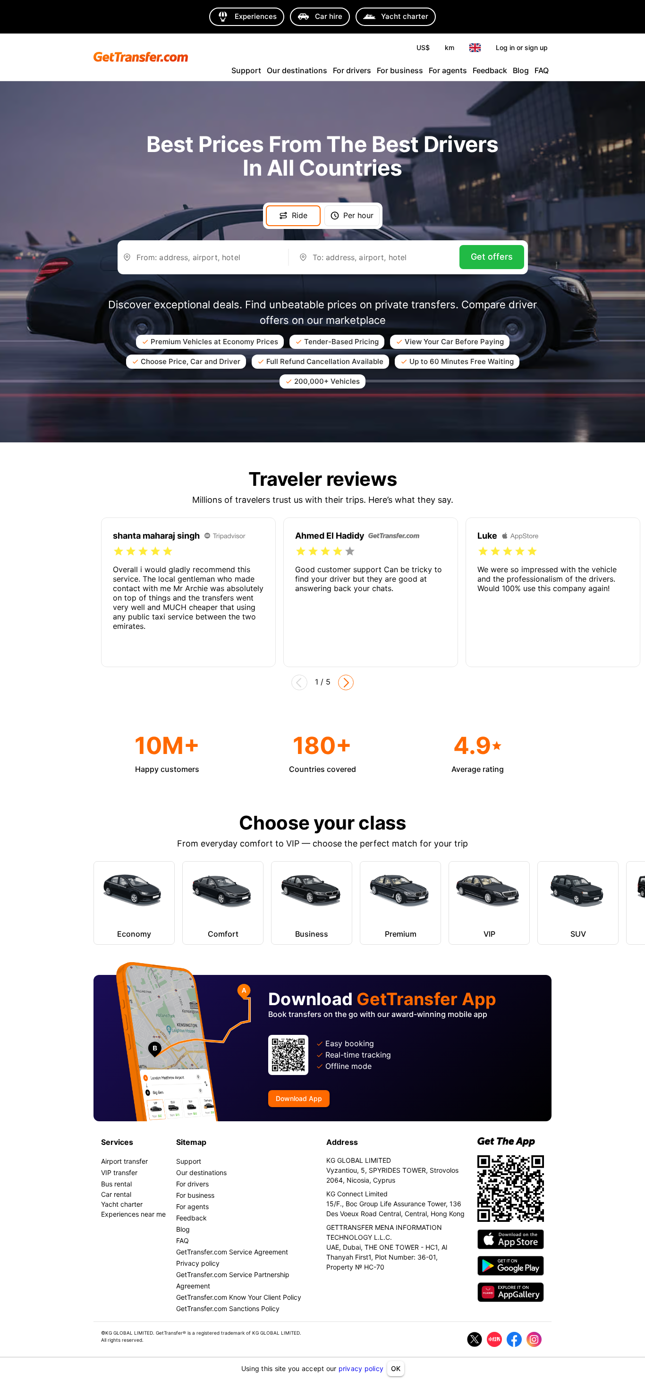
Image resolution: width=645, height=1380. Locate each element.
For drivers (352, 70)
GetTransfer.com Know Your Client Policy (238, 1297)
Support (246, 70)
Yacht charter (122, 1204)
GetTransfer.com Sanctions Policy (228, 1308)
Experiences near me (133, 1214)
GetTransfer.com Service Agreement (232, 1252)
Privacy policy (198, 1263)
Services (117, 1142)
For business (400, 70)
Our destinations (297, 70)
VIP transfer (119, 1172)
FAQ (542, 70)
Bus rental (116, 1184)
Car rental (116, 1194)
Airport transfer (124, 1161)
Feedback (490, 70)
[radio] (118, 551)
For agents (448, 70)
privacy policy (361, 1368)
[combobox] (207, 261)
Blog (521, 70)
